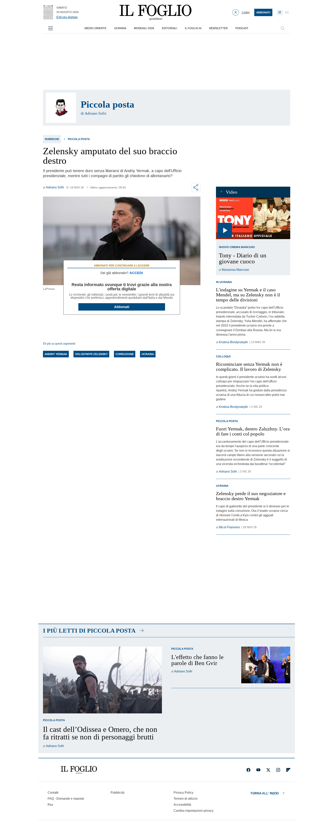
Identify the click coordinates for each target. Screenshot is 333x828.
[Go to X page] (268, 770)
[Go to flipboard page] (288, 770)
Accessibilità (182, 804)
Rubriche (52, 139)
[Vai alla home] (155, 12)
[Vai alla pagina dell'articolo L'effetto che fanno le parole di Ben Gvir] (265, 665)
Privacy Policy (183, 792)
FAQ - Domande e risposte (66, 798)
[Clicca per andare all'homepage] (79, 770)
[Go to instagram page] (278, 770)
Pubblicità (117, 792)
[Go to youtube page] (258, 770)
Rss (50, 804)
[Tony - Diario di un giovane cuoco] (253, 218)
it (280, 12)
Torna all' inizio (264, 793)
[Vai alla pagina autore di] (61, 108)
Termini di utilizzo (186, 798)
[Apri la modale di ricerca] (283, 28)
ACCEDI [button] (136, 273)
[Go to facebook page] (248, 770)
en (287, 12)
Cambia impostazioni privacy (193, 810)
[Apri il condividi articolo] (195, 187)
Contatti (53, 792)
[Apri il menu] (50, 28)
